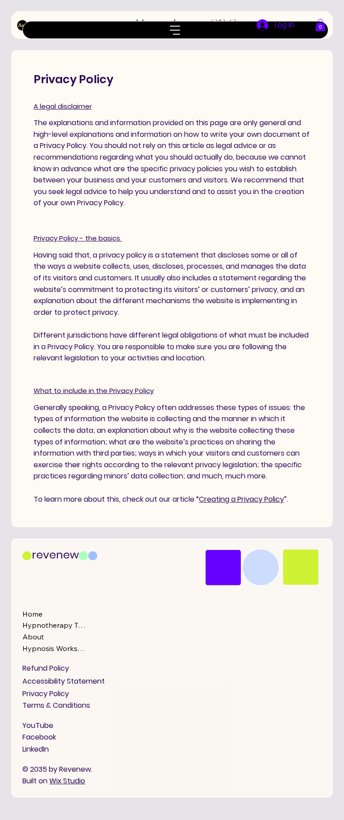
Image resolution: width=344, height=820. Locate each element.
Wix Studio (67, 781)
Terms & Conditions (56, 705)
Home (32, 613)
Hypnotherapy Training (54, 625)
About (33, 636)
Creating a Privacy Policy (241, 499)
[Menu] (175, 30)
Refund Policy (45, 668)
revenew (55, 554)
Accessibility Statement (63, 681)
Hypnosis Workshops (54, 648)
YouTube (37, 725)
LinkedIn (35, 749)
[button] (320, 25)
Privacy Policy (45, 694)
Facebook (39, 737)
